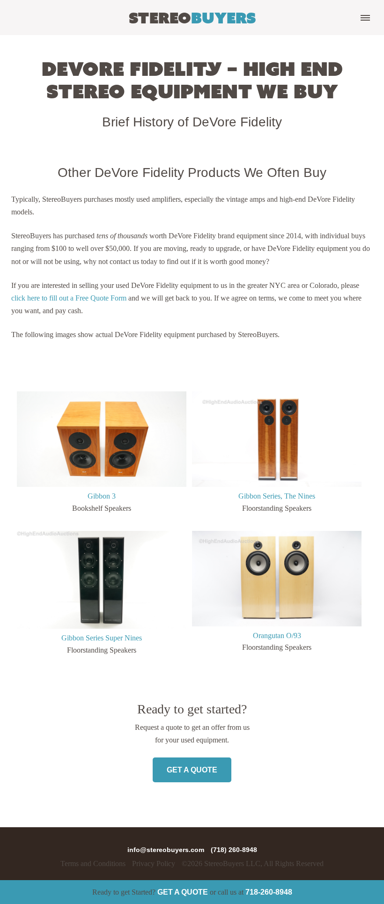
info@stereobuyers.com (166, 849)
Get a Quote (182, 892)
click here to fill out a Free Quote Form (68, 298)
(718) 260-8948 (234, 849)
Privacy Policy (153, 863)
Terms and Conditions (93, 863)
